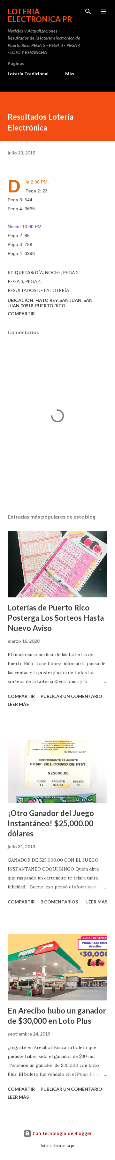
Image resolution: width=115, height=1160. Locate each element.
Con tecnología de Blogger (61, 1133)
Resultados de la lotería (38, 290)
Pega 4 (33, 281)
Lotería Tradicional (28, 73)
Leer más (18, 704)
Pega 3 (15, 281)
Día (39, 272)
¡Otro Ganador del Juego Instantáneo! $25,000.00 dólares (51, 823)
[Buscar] (88, 11)
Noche (53, 272)
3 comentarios (59, 901)
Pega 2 (71, 272)
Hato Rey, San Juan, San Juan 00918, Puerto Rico (50, 302)
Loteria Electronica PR (40, 15)
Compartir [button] (21, 313)
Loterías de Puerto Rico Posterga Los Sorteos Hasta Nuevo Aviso (56, 617)
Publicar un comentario (71, 696)
